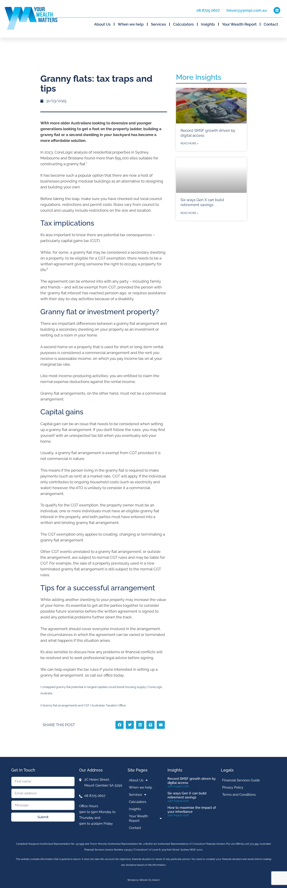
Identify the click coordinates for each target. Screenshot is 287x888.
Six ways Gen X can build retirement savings (186, 795)
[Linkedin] (277, 10)
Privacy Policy (232, 787)
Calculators (183, 24)
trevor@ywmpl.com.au (246, 10)
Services (158, 24)
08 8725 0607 (208, 10)
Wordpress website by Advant (143, 880)
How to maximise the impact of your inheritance (191, 810)
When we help (131, 24)
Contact (271, 24)
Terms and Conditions (239, 795)
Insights (208, 24)
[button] (119, 725)
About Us (102, 24)
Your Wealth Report (239, 24)
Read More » (189, 143)
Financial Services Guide (241, 780)
